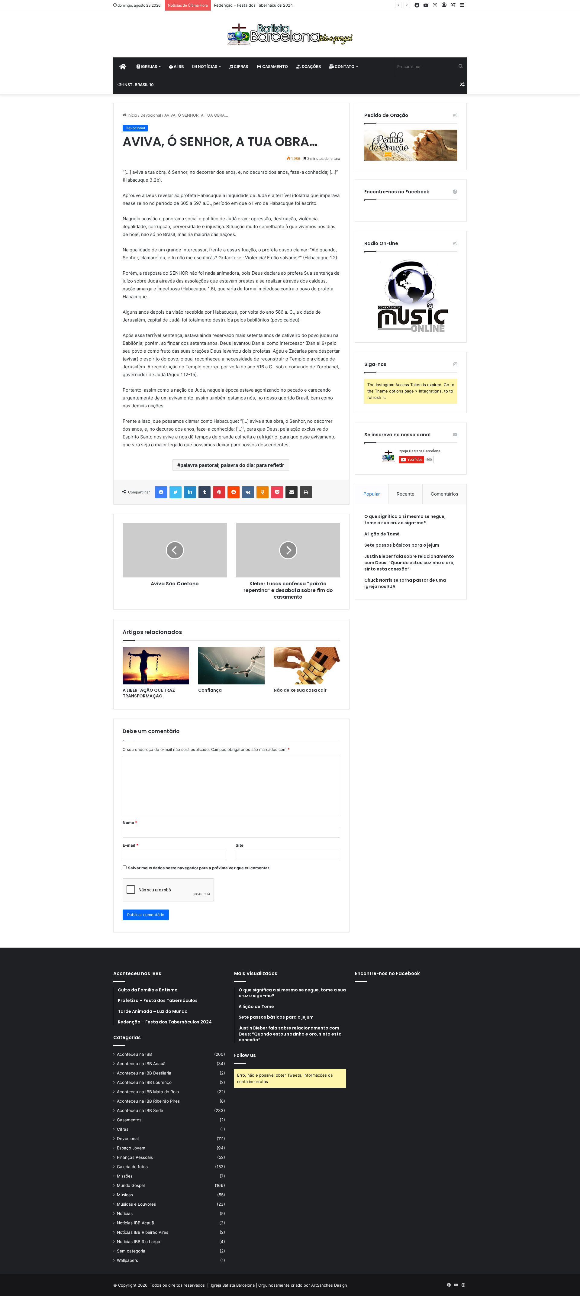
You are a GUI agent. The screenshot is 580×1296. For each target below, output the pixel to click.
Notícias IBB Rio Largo (138, 1241)
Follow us (245, 1055)
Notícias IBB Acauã (135, 1222)
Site (239, 845)
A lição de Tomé (382, 534)
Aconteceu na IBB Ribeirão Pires (148, 1101)
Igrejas (148, 66)
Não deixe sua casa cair (300, 690)
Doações (311, 66)
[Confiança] (231, 665)
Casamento (274, 66)
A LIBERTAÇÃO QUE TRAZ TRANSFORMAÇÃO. (149, 693)
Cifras (240, 66)
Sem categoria (131, 1251)
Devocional (150, 115)
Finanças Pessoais (135, 1157)
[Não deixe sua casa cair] (307, 665)
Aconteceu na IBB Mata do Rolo (148, 1091)
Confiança (210, 690)
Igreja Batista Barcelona (233, 1285)
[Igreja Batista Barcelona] (290, 34)
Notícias (207, 66)
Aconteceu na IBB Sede (140, 1110)
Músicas (125, 1194)
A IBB (178, 66)
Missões (125, 1176)
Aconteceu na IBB (134, 1054)
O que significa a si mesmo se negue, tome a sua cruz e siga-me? (405, 519)
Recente (405, 494)
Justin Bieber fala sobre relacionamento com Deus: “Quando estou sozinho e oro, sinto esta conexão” (409, 562)
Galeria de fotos (132, 1166)
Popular (371, 494)
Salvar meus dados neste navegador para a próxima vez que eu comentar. (199, 867)
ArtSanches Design (329, 1285)
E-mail (130, 845)
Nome (130, 822)
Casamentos (129, 1119)
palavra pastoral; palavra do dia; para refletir (232, 465)
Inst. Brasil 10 (138, 84)
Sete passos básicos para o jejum (401, 545)
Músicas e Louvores (136, 1204)
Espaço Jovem (131, 1148)
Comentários (444, 494)
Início (131, 115)
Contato (344, 66)
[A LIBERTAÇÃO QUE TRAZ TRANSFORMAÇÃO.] (156, 665)
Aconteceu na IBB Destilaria (144, 1073)
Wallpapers (127, 1260)
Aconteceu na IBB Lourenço (144, 1082)
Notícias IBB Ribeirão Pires (142, 1232)
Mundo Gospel (131, 1185)
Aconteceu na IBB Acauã (141, 1063)
